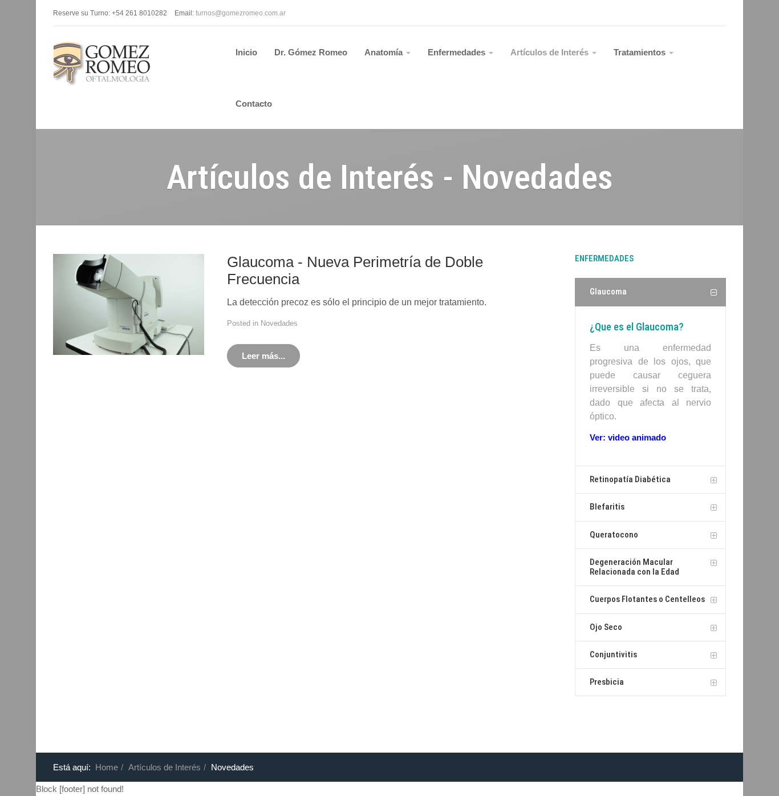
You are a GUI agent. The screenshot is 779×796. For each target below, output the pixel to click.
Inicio (246, 52)
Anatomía (384, 52)
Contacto (254, 103)
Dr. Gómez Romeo (310, 52)
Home (106, 767)
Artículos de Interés (550, 52)
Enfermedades (458, 52)
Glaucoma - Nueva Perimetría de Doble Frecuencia (355, 270)
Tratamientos (641, 52)
